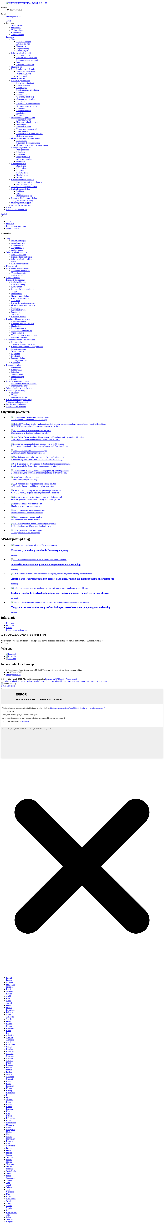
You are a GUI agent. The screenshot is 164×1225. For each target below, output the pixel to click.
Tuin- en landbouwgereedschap (24, 187)
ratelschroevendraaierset (10, 681)
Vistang (19, 193)
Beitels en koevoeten (24, 136)
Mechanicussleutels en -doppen (29, 182)
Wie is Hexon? (17, 25)
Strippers (20, 92)
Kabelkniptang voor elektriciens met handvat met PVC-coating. (37, 459)
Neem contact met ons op (16, 210)
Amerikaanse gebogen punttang (24, 479)
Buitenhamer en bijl (24, 196)
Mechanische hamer (24, 184)
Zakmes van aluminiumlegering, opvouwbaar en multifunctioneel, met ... (40, 446)
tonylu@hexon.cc (13, 16)
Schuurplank (21, 168)
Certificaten (16, 32)
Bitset (18, 62)
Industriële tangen (23, 41)
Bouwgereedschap (18, 163)
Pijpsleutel (20, 154)
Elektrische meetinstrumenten (28, 104)
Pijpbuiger (20, 108)
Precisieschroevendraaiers (26, 58)
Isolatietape (20, 113)
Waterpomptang (22, 150)
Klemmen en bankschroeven (27, 122)
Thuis (8, 21)
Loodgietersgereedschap (21, 147)
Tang (13, 39)
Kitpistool (20, 170)
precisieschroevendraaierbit (98, 681)
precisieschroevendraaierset (75, 681)
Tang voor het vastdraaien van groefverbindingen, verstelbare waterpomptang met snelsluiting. (61, 607)
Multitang (20, 191)
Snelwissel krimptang (25, 83)
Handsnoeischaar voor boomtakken (25, 506)
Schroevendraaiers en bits (21, 53)
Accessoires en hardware (21, 205)
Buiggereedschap (23, 157)
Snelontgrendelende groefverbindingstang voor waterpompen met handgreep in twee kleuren (60, 593)
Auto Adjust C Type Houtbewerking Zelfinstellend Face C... (35, 439)
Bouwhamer (21, 166)
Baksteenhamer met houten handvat (25, 519)
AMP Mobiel (58, 679)
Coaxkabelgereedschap (25, 99)
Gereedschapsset (18, 78)
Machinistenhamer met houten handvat (27, 513)
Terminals (20, 115)
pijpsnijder (59, 681)
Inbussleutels (21, 140)
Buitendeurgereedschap (20, 189)
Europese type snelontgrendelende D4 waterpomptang (39, 550)
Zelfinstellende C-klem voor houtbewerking (29, 419)
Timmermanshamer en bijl (26, 129)
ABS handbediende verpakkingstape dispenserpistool (32, 486)
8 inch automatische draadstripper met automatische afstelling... (36, 466)
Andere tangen (22, 51)
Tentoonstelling (17, 35)
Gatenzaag (20, 161)
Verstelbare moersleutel (25, 71)
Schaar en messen (18, 317)
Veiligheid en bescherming (22, 200)
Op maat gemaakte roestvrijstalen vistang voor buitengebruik (35, 499)
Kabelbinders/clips (23, 111)
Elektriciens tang (23, 85)
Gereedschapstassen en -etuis (28, 106)
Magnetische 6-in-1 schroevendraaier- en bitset (30, 433)
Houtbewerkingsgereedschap (23, 117)
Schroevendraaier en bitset (27, 60)
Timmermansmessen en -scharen (29, 134)
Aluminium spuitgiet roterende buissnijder (28, 453)
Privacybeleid (71, 679)
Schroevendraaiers (23, 55)
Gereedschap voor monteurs (22, 180)
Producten (10, 37)
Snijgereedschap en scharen (27, 90)
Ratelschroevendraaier (25, 64)
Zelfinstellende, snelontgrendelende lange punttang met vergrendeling (39, 473)
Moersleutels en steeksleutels (22, 69)
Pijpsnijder (20, 152)
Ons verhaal (16, 28)
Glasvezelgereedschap (25, 97)
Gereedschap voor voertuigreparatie (25, 138)
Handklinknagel (22, 175)
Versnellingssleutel (23, 74)
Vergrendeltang (22, 48)
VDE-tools (20, 101)
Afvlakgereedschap (24, 159)
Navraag (4, 643)
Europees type (22, 46)
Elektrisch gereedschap (20, 81)
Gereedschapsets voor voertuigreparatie (32, 145)
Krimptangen (21, 87)
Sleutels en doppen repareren (28, 143)
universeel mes (27, 681)
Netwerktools (21, 94)
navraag (14, 555)
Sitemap (48, 679)
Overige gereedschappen (21, 203)
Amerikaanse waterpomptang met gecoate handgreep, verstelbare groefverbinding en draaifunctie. (63, 578)
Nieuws (9, 207)
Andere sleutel (22, 76)
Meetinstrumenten (23, 120)
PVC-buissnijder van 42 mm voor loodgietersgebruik (32, 526)
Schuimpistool (22, 173)
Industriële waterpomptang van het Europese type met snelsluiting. (46, 564)
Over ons (10, 623)
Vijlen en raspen (22, 131)
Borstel (19, 177)
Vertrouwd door (17, 30)
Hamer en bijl (16, 67)
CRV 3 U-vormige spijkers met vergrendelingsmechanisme (35, 493)
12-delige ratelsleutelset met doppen (25, 533)
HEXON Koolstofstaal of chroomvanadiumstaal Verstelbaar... (36, 426)
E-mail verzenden (8, 686)
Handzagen (21, 124)
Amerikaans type (23, 44)
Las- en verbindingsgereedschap (24, 198)
